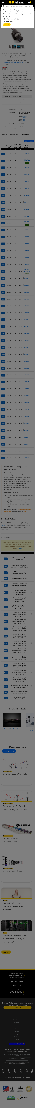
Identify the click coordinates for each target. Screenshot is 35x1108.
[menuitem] (3, 2)
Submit (7, 25)
